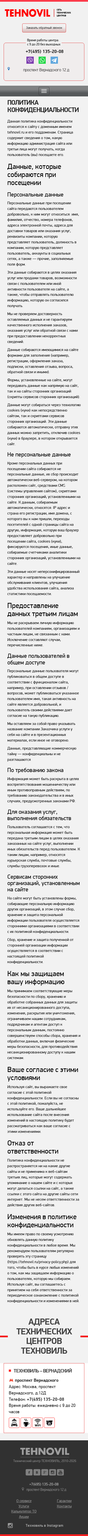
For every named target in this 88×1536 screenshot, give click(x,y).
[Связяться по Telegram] (54, 60)
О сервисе (24, 1501)
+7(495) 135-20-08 (45, 51)
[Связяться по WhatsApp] (42, 60)
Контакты (64, 1506)
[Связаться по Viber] (29, 60)
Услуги (24, 1506)
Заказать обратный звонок (44, 28)
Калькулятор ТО (23, 1511)
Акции (24, 1517)
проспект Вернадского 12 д (46, 69)
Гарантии (64, 1501)
